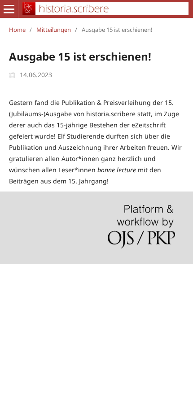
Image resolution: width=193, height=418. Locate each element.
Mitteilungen (53, 30)
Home (17, 30)
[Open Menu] (9, 9)
